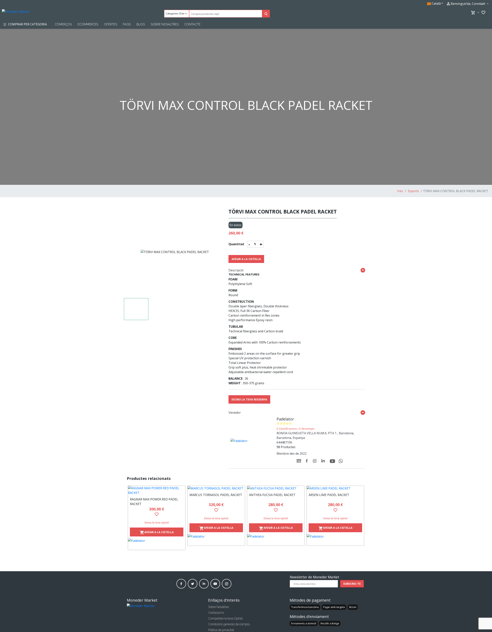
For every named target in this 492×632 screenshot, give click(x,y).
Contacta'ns (216, 612)
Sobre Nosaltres (165, 24)
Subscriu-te (352, 583)
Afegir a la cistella (246, 259)
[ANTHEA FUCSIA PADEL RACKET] (275, 488)
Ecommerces (88, 24)
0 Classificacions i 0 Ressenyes (296, 428)
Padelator (285, 419)
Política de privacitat (221, 630)
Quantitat (236, 244)
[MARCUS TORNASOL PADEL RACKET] (216, 488)
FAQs (127, 24)
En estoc (235, 225)
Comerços (63, 24)
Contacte (192, 24)
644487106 (284, 442)
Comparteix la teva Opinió (225, 618)
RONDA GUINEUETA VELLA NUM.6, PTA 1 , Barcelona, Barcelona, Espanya (315, 435)
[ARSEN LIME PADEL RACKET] (335, 488)
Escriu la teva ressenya (249, 399)
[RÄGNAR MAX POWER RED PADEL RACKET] (156, 490)
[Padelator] (156, 544)
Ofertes (110, 24)
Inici (400, 191)
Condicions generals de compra (229, 624)
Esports (413, 191)
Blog (140, 24)
